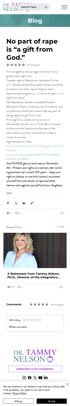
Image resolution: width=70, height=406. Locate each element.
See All (60, 226)
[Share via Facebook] (7, 203)
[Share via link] (31, 203)
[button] (35, 369)
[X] (35, 377)
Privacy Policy (19, 393)
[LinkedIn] (45, 377)
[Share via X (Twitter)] (15, 203)
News (8, 192)
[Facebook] (29, 377)
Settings (18, 401)
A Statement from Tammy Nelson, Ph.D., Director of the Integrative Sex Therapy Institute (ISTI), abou (33, 275)
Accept (51, 401)
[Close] (65, 386)
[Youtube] (40, 377)
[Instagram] (24, 377)
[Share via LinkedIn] (23, 203)
